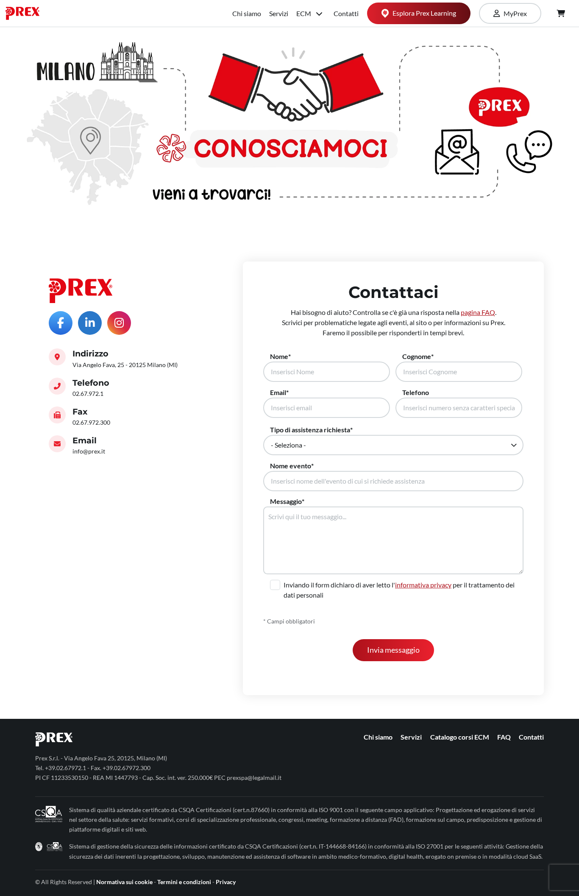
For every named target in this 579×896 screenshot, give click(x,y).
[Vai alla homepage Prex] (80, 290)
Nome (279, 356)
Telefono (415, 392)
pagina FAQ (478, 312)
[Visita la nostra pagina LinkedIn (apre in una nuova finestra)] (90, 323)
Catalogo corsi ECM (459, 737)
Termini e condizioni (184, 881)
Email (278, 392)
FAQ (504, 737)
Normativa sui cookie (124, 881)
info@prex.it (88, 451)
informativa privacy (423, 585)
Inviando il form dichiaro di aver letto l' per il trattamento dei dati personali (399, 590)
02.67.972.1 (87, 393)
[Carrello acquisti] (560, 13)
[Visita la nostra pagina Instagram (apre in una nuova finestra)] (119, 323)
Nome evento (290, 466)
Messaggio (286, 501)
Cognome (416, 356)
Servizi (278, 13)
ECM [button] (304, 13)
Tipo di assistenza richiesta (310, 430)
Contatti (346, 13)
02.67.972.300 (91, 422)
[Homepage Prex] (27, 13)
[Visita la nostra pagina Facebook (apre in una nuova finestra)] (60, 323)
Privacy (226, 881)
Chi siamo (246, 13)
